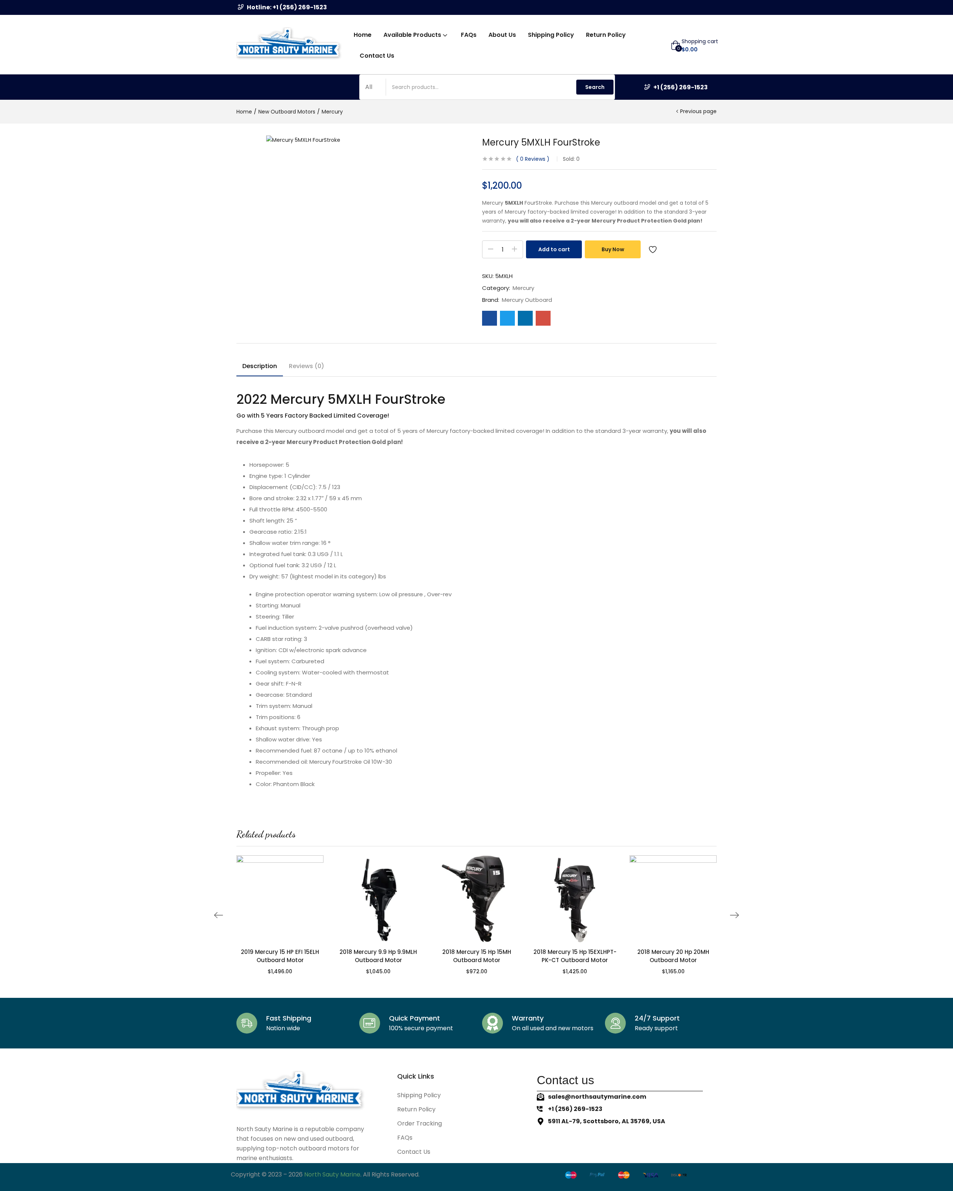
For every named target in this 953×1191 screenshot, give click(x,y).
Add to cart (554, 249)
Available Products (413, 35)
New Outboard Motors (286, 111)
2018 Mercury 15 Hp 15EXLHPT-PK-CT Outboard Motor (574, 956)
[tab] (259, 367)
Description (259, 366)
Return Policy (606, 35)
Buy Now (613, 249)
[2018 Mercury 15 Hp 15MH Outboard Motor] (476, 898)
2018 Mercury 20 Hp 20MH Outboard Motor (673, 956)
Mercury (332, 111)
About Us (502, 35)
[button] (694, 45)
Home (363, 35)
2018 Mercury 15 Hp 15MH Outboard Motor (476, 956)
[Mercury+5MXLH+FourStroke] (507, 318)
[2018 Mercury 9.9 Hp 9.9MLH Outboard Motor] (378, 898)
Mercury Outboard (527, 300)
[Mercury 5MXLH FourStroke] (489, 318)
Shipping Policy (551, 35)
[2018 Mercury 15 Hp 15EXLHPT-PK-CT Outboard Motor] (574, 898)
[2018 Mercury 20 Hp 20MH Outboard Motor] (673, 898)
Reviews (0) (306, 366)
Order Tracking (419, 1123)
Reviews (532, 159)
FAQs (468, 35)
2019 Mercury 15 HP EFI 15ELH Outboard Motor (280, 956)
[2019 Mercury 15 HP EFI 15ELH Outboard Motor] (279, 898)
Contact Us (377, 55)
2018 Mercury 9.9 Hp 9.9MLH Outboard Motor (378, 956)
